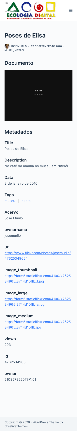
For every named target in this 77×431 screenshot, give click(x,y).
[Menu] (70, 10)
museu (9, 50)
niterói (19, 50)
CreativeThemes (16, 426)
